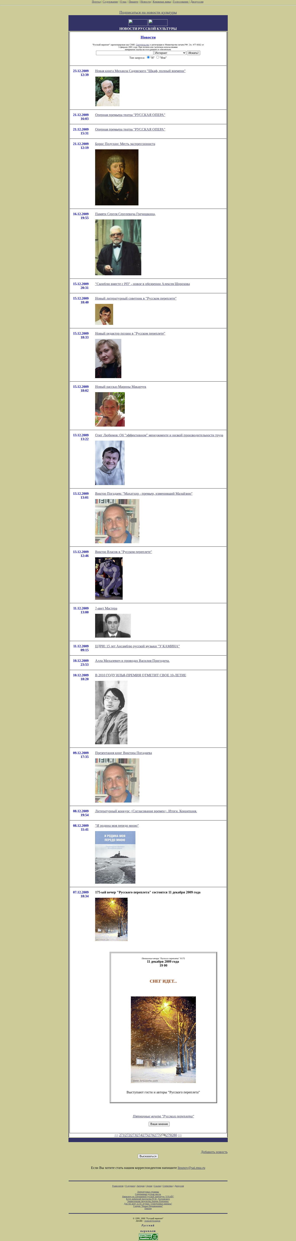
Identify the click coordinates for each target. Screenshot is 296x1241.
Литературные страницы (148, 1192)
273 (133, 1135)
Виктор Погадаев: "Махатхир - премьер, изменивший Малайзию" (144, 493)
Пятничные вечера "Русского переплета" (163, 1116)
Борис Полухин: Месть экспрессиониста (125, 144)
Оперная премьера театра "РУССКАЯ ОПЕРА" (130, 115)
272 (127, 1135)
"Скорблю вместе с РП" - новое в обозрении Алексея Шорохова (142, 284)
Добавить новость (214, 1152)
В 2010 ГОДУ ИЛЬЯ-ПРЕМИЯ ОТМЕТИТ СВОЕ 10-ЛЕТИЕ (140, 675)
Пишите (133, 1)
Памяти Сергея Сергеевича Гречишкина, (125, 214)
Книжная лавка (162, 1)
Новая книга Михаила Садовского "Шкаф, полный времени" (140, 71)
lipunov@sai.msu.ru (191, 1168)
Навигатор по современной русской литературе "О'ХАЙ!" (148, 1196)
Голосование (181, 1)
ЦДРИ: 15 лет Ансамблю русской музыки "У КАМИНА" (137, 646)
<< (116, 1135)
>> (180, 1135)
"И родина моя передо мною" (117, 825)
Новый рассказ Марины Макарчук (120, 386)
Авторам (141, 1186)
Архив (149, 1186)
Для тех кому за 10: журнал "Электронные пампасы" (148, 1203)
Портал (96, 1)
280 (174, 1135)
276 (151, 1135)
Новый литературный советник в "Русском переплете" (136, 298)
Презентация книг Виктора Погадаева (123, 753)
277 (156, 1135)
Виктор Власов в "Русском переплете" (123, 552)
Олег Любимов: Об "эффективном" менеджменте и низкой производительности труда (159, 435)
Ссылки (157, 1186)
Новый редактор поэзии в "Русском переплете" (130, 333)
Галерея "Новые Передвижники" (148, 1206)
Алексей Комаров (152, 1221)
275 (145, 1135)
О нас (123, 1)
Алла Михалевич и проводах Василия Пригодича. (132, 660)
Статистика (168, 1186)
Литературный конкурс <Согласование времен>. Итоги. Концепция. (146, 811)
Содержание (110, 1)
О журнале (130, 1186)
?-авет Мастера (106, 608)
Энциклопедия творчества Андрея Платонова (148, 1201)
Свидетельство (142, 45)
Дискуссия (196, 1)
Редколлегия (118, 1186)
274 (139, 1135)
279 (168, 1135)
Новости (145, 1)
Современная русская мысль (148, 1194)
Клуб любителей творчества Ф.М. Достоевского (148, 1199)
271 (121, 1135)
